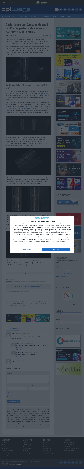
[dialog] (42, 234)
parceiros (27, 224)
